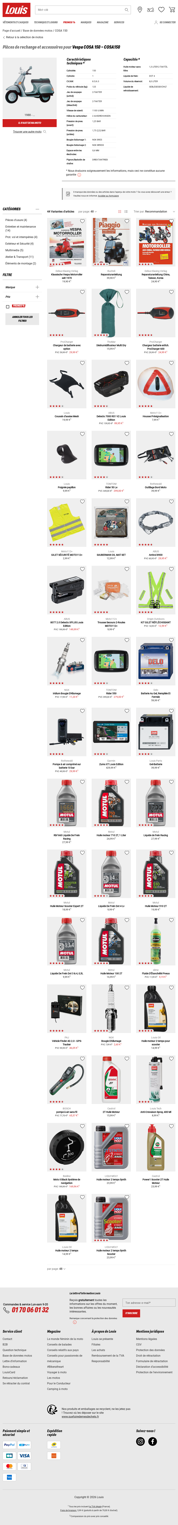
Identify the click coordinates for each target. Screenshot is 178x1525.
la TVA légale (95, 1506)
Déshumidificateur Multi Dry (111, 345)
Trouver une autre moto (27, 131)
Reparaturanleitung (111, 274)
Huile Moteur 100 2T (111, 973)
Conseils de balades (59, 1344)
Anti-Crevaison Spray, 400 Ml (155, 1112)
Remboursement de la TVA (108, 1355)
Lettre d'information (15, 1361)
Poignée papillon (67, 487)
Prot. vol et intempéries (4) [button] (21, 237)
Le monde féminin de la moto (65, 1339)
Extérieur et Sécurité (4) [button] (19, 243)
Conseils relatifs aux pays (63, 1350)
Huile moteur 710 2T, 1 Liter (111, 835)
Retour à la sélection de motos (24, 37)
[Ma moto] (150, 9)
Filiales (96, 1344)
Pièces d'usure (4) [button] (16, 220)
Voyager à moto (57, 1372)
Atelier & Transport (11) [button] (19, 257)
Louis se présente (102, 1339)
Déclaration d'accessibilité (152, 1366)
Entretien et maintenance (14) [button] (20, 228)
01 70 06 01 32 (30, 1310)
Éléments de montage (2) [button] (20, 263)
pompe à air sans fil (66, 1112)
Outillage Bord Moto (156, 487)
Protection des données (150, 1350)
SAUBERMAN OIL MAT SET (111, 554)
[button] (127, 9)
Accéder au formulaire (108, 196)
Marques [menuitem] (86, 22)
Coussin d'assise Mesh (67, 416)
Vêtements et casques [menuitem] (15, 22)
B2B (5, 1344)
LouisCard (9, 1372)
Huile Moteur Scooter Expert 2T (66, 906)
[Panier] (171, 9)
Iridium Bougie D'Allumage (67, 693)
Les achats (98, 1350)
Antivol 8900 (156, 554)
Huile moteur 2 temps (66, 1250)
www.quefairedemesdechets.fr (80, 1416)
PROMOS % (19, 306)
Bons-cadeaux (11, 1366)
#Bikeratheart (55, 1366)
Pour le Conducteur (58, 1383)
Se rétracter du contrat (16, 1383)
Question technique (14, 1350)
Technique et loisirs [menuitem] (46, 22)
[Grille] (119, 211)
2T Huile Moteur (111, 1112)
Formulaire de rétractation (152, 1361)
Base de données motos (17, 1355)
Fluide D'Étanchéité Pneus (156, 973)
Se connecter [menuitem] (167, 22)
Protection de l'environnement (154, 1372)
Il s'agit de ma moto (29, 123)
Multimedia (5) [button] (14, 250)
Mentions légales (146, 1339)
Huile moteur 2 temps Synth (111, 1179)
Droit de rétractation (148, 1355)
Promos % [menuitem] (69, 22)
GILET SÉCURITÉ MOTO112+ (66, 554)
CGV (138, 1344)
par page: (84, 211)
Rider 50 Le (111, 487)
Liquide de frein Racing (156, 835)
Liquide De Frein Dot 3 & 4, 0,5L (66, 973)
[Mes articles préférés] (161, 9)
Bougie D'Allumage (111, 1041)
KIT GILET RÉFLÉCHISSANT (156, 622)
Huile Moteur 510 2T (156, 906)
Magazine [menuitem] (102, 22)
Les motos (53, 1378)
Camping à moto (57, 1389)
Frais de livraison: (68, 1510)
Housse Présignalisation (156, 416)
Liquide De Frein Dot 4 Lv (111, 906)
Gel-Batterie (155, 764)
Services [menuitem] (119, 22)
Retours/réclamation (15, 1378)
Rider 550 (111, 693)
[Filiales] (139, 9)
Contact (7, 1339)
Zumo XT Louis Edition (111, 764)
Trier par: (139, 211)
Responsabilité (101, 1361)
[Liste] (126, 211)
